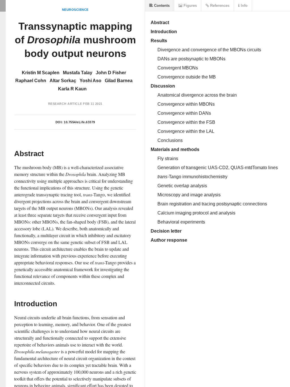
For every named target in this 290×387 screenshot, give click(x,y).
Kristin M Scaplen (40, 72)
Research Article (65, 103)
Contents (161, 5)
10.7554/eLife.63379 (79, 122)
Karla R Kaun (72, 88)
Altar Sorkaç (63, 80)
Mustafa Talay (77, 72)
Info (244, 5)
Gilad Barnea (119, 80)
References (219, 5)
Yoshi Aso (90, 80)
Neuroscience (75, 9)
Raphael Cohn (30, 80)
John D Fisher (111, 72)
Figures (189, 5)
